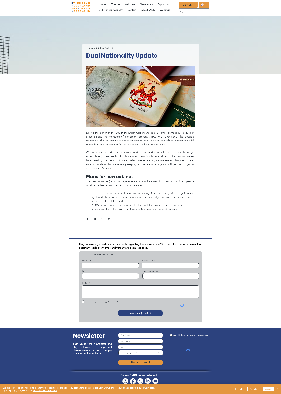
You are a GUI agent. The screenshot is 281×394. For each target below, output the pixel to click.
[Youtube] (155, 381)
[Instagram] (125, 381)
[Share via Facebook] (87, 218)
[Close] (277, 389)
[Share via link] (102, 218)
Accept (268, 389)
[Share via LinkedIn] (94, 218)
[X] (140, 381)
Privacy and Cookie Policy (45, 390)
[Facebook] (133, 381)
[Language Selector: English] (204, 5)
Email (84, 271)
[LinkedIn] (148, 381)
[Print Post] (109, 218)
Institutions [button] (240, 389)
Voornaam (86, 261)
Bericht (85, 283)
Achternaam (147, 261)
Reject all (254, 389)
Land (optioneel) (150, 271)
